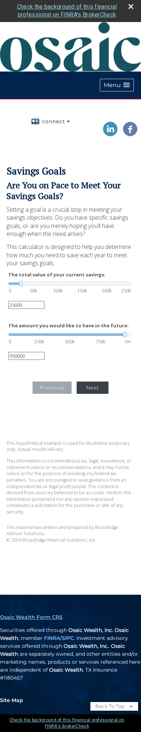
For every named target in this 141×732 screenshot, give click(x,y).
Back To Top (110, 706)
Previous (52, 387)
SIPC (68, 638)
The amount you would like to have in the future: (68, 325)
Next (92, 387)
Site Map (11, 700)
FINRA (52, 638)
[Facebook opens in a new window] (130, 133)
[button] (117, 85)
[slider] (69, 283)
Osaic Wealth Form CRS (31, 617)
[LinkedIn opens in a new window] (110, 133)
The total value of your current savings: (57, 274)
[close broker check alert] (131, 6)
